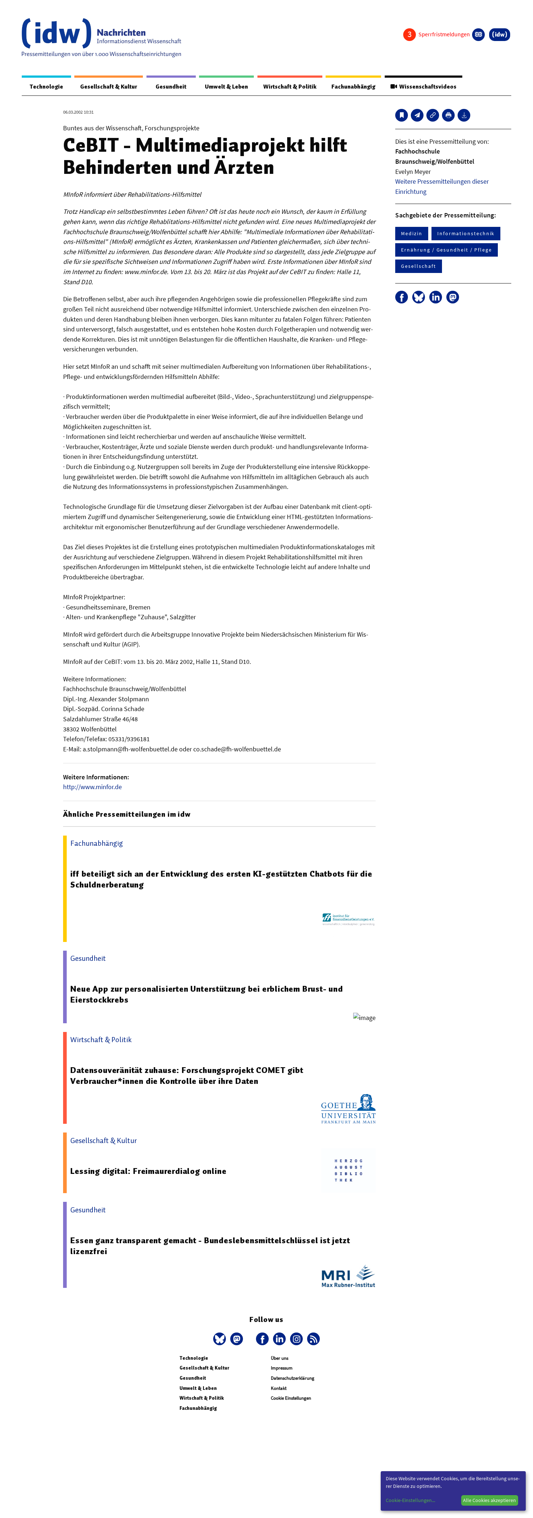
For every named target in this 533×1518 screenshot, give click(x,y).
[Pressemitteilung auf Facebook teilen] (401, 297)
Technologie (46, 86)
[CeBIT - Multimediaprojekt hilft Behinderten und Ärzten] (417, 115)
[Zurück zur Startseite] (101, 37)
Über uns (279, 1358)
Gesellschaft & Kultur (108, 86)
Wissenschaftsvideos (426, 86)
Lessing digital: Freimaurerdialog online (148, 1171)
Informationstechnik (466, 233)
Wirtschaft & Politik (290, 86)
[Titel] (401, 115)
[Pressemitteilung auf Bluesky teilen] (418, 297)
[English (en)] (478, 34)
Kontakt (278, 1388)
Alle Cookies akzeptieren (489, 1500)
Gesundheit (171, 86)
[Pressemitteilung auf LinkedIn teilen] (435, 297)
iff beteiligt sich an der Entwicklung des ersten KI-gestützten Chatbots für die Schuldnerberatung (221, 879)
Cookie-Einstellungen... (410, 1500)
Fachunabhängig (353, 86)
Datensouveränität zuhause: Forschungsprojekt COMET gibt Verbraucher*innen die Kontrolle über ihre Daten (186, 1075)
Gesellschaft (418, 266)
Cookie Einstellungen (291, 1398)
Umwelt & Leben (226, 86)
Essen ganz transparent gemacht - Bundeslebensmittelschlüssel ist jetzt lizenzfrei (210, 1245)
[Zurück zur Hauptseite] (499, 34)
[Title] (432, 115)
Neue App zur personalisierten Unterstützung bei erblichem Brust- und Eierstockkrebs (206, 994)
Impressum (282, 1368)
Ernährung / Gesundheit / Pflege (446, 249)
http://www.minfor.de (92, 787)
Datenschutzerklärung (292, 1378)
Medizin (411, 233)
